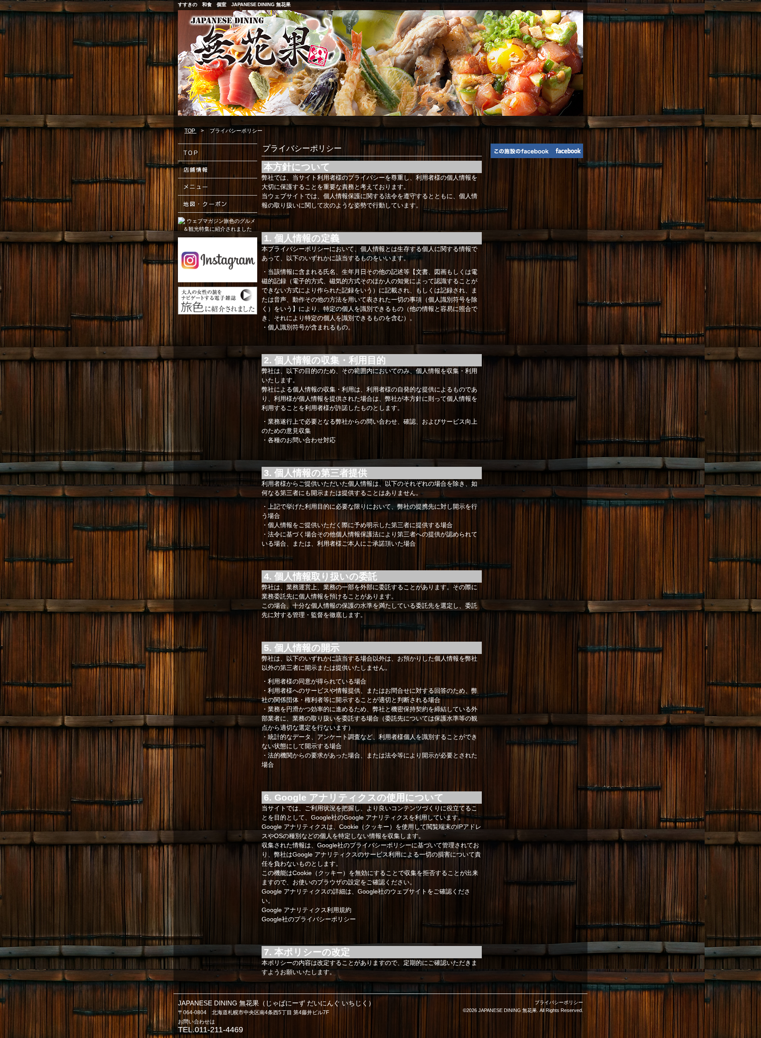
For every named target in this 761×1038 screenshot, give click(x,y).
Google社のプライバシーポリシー (309, 919)
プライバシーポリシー (559, 1002)
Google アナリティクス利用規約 (306, 909)
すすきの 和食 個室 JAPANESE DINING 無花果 (234, 4)
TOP (190, 131)
